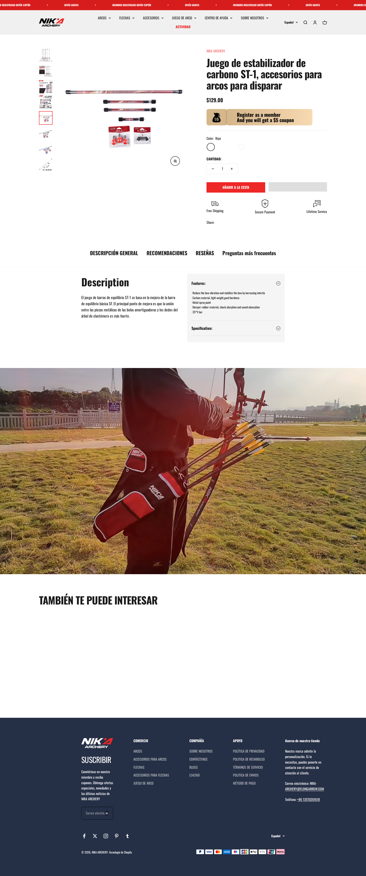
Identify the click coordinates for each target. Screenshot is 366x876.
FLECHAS (124, 17)
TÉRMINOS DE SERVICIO (248, 767)
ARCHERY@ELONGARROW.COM (304, 788)
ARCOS (102, 17)
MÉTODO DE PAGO (244, 783)
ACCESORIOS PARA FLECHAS (151, 775)
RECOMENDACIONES (167, 253)
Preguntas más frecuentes (249, 253)
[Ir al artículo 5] (46, 118)
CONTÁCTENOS (198, 759)
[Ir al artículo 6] (46, 133)
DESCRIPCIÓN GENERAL (114, 253)
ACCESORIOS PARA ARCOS (150, 759)
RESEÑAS (205, 253)
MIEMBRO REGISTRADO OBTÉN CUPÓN (49, 5)
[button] (298, 187)
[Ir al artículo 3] (46, 86)
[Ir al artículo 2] (46, 71)
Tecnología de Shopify (120, 852)
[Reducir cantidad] (213, 169)
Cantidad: (214, 158)
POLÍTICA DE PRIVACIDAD (248, 751)
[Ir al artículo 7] (46, 149)
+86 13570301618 (308, 799)
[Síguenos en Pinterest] (116, 836)
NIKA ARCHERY (216, 50)
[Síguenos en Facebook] (84, 836)
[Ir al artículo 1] (46, 55)
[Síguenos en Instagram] (106, 836)
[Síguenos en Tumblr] (127, 836)
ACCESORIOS (151, 17)
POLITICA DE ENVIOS (246, 775)
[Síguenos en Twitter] (95, 836)
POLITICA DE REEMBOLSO (249, 759)
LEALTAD (194, 775)
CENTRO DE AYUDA (216, 17)
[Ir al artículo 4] (46, 102)
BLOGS (193, 767)
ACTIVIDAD (183, 26)
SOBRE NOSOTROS (252, 17)
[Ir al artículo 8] (46, 165)
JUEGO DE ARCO (182, 17)
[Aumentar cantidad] (232, 169)
